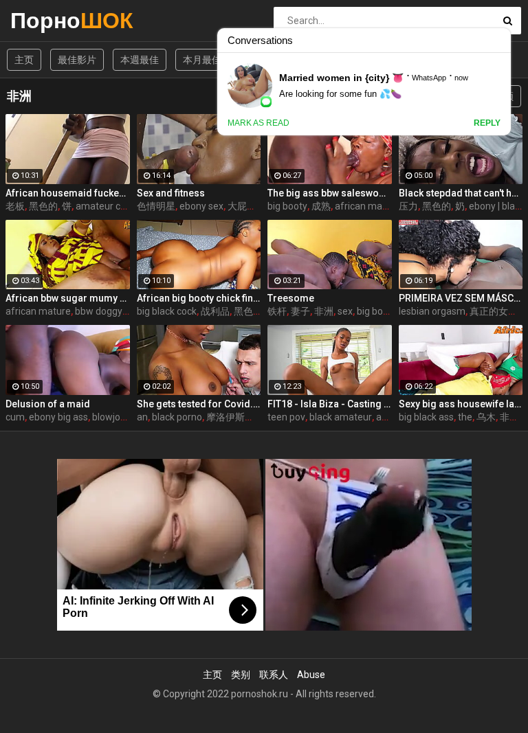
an (142, 416)
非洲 (323, 311)
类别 (240, 674)
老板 (15, 206)
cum (15, 416)
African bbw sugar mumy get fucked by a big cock (68, 298)
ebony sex (201, 206)
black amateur (340, 416)
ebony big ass (58, 416)
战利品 (215, 311)
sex (345, 311)
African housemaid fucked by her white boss (68, 193)
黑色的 (43, 206)
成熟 (321, 206)
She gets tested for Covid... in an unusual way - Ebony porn (199, 403)
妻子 (300, 311)
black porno (177, 416)
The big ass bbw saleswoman (329, 193)
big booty (287, 206)
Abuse (311, 674)
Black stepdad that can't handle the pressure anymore (461, 193)
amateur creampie (116, 206)
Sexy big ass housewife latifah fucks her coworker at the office (461, 403)
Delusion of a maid (48, 403)
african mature (367, 206)
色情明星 (156, 206)
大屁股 (242, 206)
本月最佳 (202, 59)
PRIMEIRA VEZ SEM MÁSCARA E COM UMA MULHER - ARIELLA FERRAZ (461, 298)
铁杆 (277, 311)
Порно (46, 20)
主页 (24, 59)
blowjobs (111, 416)
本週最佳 (139, 59)
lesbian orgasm (432, 311)
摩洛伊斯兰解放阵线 (249, 416)
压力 (408, 206)
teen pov (286, 416)
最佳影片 (77, 59)
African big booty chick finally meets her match (199, 298)
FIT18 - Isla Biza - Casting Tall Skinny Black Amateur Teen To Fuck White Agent (329, 403)
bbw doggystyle (109, 311)
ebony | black (497, 206)
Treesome (290, 298)
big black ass (426, 416)
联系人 (273, 674)
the (465, 416)
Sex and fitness (171, 193)
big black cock (167, 311)
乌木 (486, 416)
